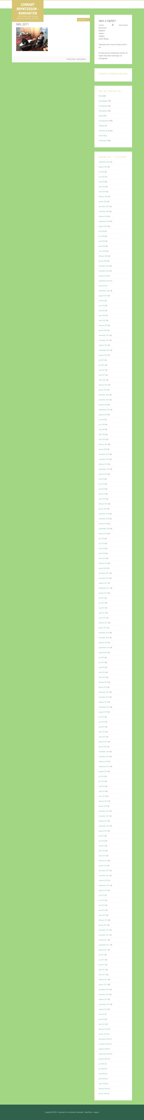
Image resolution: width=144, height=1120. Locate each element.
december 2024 (104, 207)
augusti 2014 (103, 771)
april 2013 (102, 851)
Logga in (96, 1112)
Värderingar (103, 141)
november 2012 (104, 876)
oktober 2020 (103, 405)
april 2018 (102, 553)
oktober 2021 (103, 345)
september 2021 (104, 350)
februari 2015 (103, 742)
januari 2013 (103, 866)
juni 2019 (102, 484)
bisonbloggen (103, 101)
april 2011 (102, 970)
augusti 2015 (103, 712)
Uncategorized (103, 121)
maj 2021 (102, 370)
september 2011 (104, 945)
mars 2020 (102, 439)
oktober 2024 (103, 216)
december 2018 (104, 514)
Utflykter (101, 126)
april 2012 (102, 910)
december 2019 (104, 454)
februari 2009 (103, 1089)
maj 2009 (102, 1074)
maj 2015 (102, 727)
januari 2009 (103, 1094)
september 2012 (104, 885)
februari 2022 (103, 325)
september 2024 (104, 221)
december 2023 (104, 266)
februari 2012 (103, 920)
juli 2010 (101, 1014)
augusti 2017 (103, 593)
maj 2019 (102, 489)
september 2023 (104, 281)
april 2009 (102, 1079)
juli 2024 (101, 231)
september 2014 (104, 767)
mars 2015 (102, 737)
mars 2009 (102, 1084)
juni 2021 (102, 365)
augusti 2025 (103, 167)
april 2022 (102, 316)
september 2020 (104, 410)
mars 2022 (102, 320)
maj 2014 (102, 786)
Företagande (103, 106)
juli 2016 (101, 657)
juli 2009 (101, 1064)
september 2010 (104, 1004)
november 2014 (104, 757)
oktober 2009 (103, 1049)
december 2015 (104, 692)
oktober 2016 (103, 643)
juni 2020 (102, 425)
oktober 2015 (103, 702)
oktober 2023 (103, 276)
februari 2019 (103, 504)
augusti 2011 (103, 950)
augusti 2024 (103, 226)
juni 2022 (102, 306)
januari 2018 (103, 568)
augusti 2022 (103, 296)
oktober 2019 (103, 464)
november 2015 (104, 697)
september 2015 (104, 707)
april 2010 (102, 1024)
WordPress (88, 1112)
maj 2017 (102, 608)
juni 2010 (102, 1019)
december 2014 (104, 752)
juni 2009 (102, 1069)
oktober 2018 (103, 524)
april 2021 (102, 375)
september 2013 (104, 826)
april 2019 (102, 494)
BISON (101, 96)
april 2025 (102, 187)
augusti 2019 (103, 474)
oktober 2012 (103, 880)
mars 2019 (102, 499)
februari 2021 (103, 385)
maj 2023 (102, 286)
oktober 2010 (103, 999)
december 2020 (104, 395)
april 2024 (102, 246)
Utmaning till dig (104, 131)
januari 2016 (103, 687)
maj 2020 (102, 430)
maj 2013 (102, 846)
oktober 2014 (103, 762)
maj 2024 (102, 241)
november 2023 (104, 271)
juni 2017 (102, 603)
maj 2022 (102, 311)
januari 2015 (103, 747)
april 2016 (102, 672)
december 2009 (104, 1039)
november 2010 (104, 994)
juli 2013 (101, 836)
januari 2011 (103, 985)
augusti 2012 (103, 890)
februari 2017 (103, 623)
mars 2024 (102, 251)
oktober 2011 (103, 940)
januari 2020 (103, 449)
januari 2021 (103, 390)
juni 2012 (102, 900)
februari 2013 (103, 861)
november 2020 (104, 400)
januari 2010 (103, 1034)
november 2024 (104, 211)
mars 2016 (102, 677)
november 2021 (104, 340)
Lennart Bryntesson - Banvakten (28, 8)
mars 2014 (102, 796)
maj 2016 (102, 667)
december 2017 (104, 573)
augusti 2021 (103, 355)
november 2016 (104, 638)
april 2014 (102, 791)
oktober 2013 (103, 821)
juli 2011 (101, 955)
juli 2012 (101, 895)
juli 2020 (101, 420)
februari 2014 (103, 801)
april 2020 (102, 434)
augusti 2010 (103, 1009)
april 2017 (102, 613)
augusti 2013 (103, 831)
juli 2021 (101, 360)
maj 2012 (102, 905)
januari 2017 (103, 628)
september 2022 (104, 291)
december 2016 (104, 633)
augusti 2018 (103, 534)
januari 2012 (103, 925)
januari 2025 (103, 202)
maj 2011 (102, 965)
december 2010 (104, 990)
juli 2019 (101, 479)
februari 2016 (103, 682)
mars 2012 (102, 915)
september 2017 (104, 588)
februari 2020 (103, 444)
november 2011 (104, 935)
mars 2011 (102, 975)
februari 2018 (103, 563)
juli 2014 (101, 776)
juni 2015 (102, 722)
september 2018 (104, 529)
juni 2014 (102, 781)
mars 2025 (102, 192)
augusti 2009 (103, 1059)
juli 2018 (101, 539)
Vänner (101, 136)
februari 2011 (103, 980)
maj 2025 (102, 182)
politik (101, 116)
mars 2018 (102, 558)
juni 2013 (102, 841)
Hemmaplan (103, 111)
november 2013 (104, 816)
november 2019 (104, 459)
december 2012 (104, 871)
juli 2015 (101, 717)
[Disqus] (51, 93)
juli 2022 (101, 301)
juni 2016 (102, 662)
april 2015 (102, 732)
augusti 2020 (103, 415)
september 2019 (104, 469)
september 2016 (104, 648)
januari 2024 (103, 261)
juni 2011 (102, 960)
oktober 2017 (103, 583)
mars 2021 (102, 380)
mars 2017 (102, 618)
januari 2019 (103, 509)
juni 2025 (102, 177)
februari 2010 (103, 1029)
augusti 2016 (103, 653)
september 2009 (104, 1054)
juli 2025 (101, 172)
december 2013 (104, 811)
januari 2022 (103, 330)
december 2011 (104, 930)
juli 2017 (101, 598)
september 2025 (104, 162)
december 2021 (104, 335)
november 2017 (104, 578)
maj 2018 (102, 548)
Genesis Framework (76, 1112)
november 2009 (104, 1044)
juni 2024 (102, 236)
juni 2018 (102, 543)
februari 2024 (103, 256)
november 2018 (104, 519)
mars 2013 (102, 856)
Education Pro (63, 1112)
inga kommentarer (81, 59)
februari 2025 (103, 197)
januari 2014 (103, 806)
